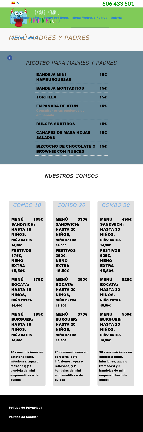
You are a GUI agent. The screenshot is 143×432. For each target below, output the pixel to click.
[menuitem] (25, 17)
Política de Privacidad (25, 408)
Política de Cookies (23, 417)
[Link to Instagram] (15, 57)
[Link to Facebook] (9, 57)
